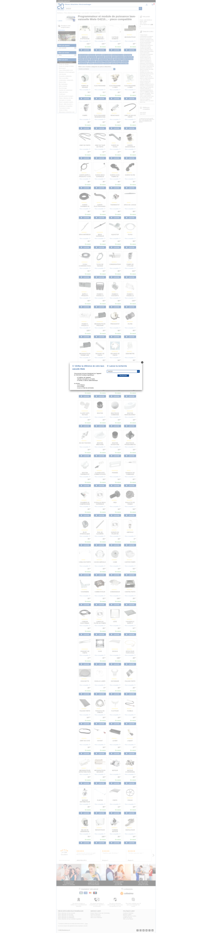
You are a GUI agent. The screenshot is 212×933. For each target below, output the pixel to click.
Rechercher (123, 375)
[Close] (142, 362)
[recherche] (138, 371)
